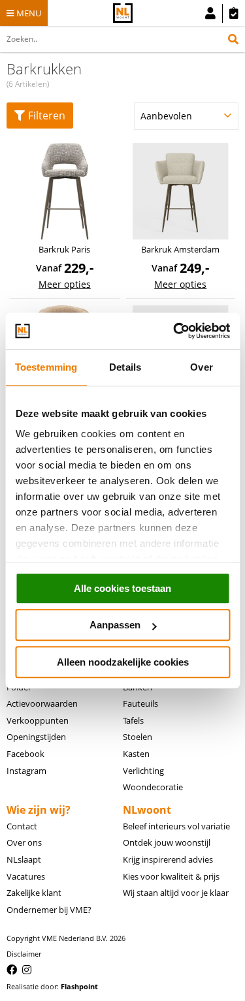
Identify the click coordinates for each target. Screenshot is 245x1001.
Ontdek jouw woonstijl (166, 842)
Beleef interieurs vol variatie (176, 826)
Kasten (136, 754)
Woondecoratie (153, 787)
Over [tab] (201, 367)
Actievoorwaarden (42, 703)
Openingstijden (36, 737)
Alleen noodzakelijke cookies (123, 662)
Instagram (26, 771)
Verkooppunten (38, 720)
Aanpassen (115, 624)
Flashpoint (79, 986)
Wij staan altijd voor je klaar (176, 893)
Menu (28, 13)
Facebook (25, 754)
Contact (22, 826)
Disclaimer (24, 954)
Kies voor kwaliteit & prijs (171, 876)
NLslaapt (24, 859)
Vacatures (26, 876)
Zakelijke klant (34, 893)
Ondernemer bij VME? (49, 910)
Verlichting (143, 771)
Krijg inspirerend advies (168, 859)
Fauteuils (140, 703)
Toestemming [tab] (46, 367)
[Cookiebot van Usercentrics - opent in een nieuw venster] (174, 330)
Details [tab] (125, 367)
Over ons (24, 842)
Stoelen (137, 737)
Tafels (133, 720)
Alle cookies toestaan (122, 588)
